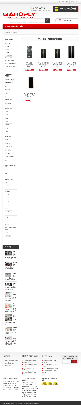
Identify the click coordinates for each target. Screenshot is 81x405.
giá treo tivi (37, 403)
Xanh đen (8, 140)
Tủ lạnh (7, 46)
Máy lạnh (7, 43)
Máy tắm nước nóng (10, 63)
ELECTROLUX (9, 83)
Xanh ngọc (8, 146)
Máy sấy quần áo (10, 61)
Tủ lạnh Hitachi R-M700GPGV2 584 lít (43, 64)
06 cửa (7, 195)
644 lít (7, 121)
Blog (67, 2)
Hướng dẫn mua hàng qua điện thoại (29, 361)
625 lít (7, 128)
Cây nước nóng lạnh (11, 66)
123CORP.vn (13, 403)
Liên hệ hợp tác (9, 363)
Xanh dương (9, 157)
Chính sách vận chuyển (51, 368)
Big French (9, 236)
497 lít (7, 111)
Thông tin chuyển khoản (11, 361)
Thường (7, 221)
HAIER (7, 86)
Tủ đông (7, 49)
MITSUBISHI (8, 100)
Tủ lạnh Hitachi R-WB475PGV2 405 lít (29, 95)
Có (6, 173)
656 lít (7, 118)
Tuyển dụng (74, 2)
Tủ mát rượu (8, 55)
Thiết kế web (6, 403)
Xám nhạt (8, 150)
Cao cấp (7, 232)
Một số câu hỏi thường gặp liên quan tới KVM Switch (11, 266)
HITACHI (7, 89)
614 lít (7, 131)
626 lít (7, 125)
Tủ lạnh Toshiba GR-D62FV (29, 64)
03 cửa (7, 205)
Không (7, 170)
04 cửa (7, 201)
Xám (6, 160)
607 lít (7, 115)
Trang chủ (61, 2)
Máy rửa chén (9, 58)
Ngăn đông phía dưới (10, 228)
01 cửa (7, 212)
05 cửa (7, 198)
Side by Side (9, 224)
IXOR (6, 93)
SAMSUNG (8, 103)
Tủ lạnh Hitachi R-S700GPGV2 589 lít (57, 64)
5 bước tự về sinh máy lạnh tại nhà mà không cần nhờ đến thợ (10, 341)
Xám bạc (7, 153)
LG (5, 96)
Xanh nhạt (8, 143)
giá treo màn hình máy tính (25, 403)
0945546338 (67, 20)
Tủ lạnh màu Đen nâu (50, 39)
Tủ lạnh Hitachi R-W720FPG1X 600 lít (71, 64)
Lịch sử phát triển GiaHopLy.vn (28, 369)
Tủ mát (7, 52)
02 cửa (7, 208)
